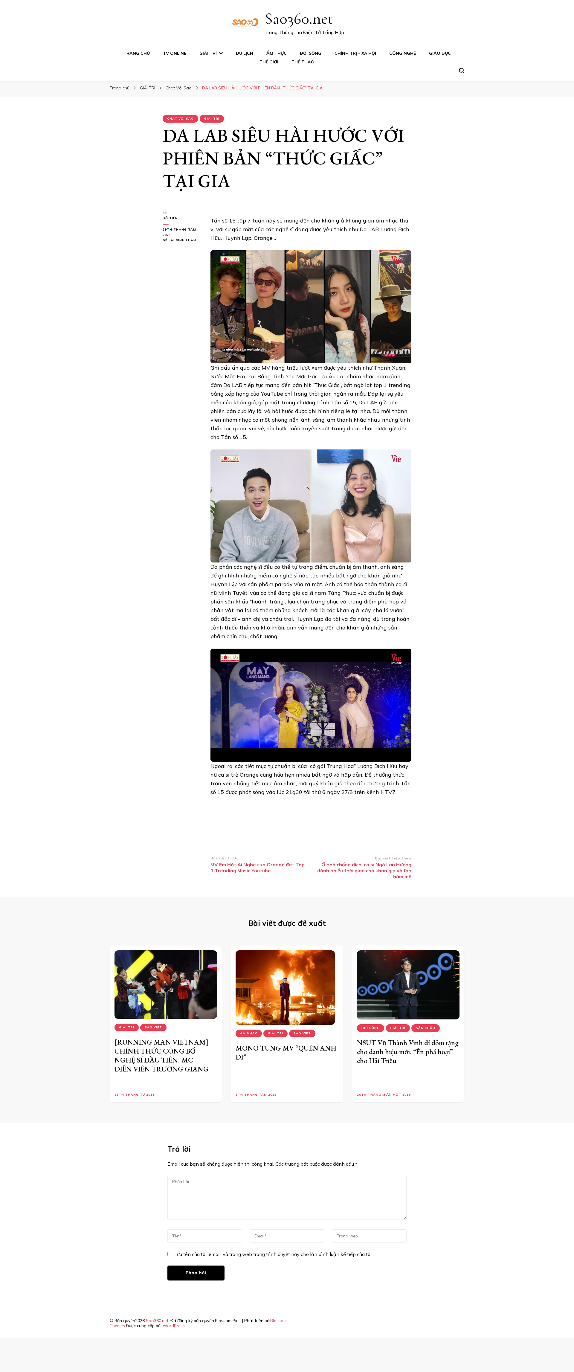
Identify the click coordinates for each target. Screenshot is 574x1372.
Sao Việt (153, 1027)
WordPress (174, 1325)
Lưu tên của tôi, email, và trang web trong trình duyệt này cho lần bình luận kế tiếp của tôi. (273, 1254)
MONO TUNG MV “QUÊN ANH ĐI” (286, 1052)
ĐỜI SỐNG (310, 53)
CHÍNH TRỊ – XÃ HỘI (355, 53)
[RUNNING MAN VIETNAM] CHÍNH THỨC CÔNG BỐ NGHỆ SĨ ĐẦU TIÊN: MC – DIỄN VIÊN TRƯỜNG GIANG (162, 1055)
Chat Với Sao (180, 119)
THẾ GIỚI (268, 62)
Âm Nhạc (248, 1033)
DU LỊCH (244, 53)
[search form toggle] (461, 70)
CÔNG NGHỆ (402, 53)
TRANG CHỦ (136, 53)
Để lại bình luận (182, 240)
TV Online (174, 53)
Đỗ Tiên (170, 218)
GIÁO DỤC (440, 53)
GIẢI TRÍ (208, 53)
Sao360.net (299, 18)
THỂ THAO (303, 62)
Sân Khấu (425, 1028)
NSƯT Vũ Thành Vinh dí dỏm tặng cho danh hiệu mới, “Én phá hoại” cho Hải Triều (408, 1051)
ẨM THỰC (276, 53)
